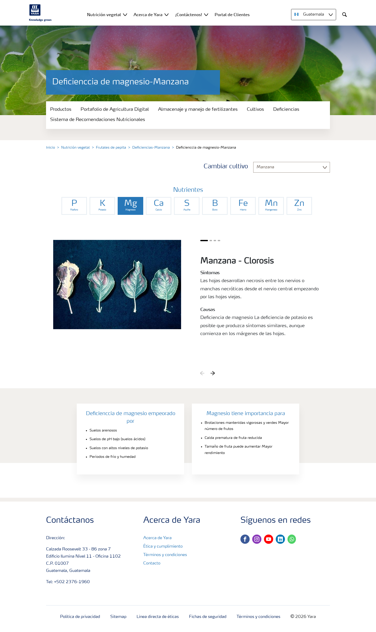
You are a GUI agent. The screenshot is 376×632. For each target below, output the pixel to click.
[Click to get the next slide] (212, 373)
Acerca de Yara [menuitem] (148, 14)
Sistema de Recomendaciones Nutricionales (97, 119)
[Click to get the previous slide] (202, 373)
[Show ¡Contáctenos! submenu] (206, 14)
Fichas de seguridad (207, 617)
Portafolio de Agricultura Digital (115, 109)
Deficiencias (286, 109)
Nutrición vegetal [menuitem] (104, 14)
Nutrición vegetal (75, 147)
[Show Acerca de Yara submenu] (166, 14)
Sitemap (118, 617)
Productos (60, 109)
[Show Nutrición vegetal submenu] (125, 14)
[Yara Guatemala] (40, 12)
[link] (74, 206)
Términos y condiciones (165, 555)
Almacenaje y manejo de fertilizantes (198, 109)
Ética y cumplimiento (163, 547)
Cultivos (255, 109)
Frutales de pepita (111, 147)
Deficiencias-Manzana (151, 147)
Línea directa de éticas (158, 617)
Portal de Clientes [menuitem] (232, 14)
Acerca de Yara (157, 538)
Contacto (151, 563)
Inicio (50, 147)
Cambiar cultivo (226, 167)
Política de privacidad (80, 617)
